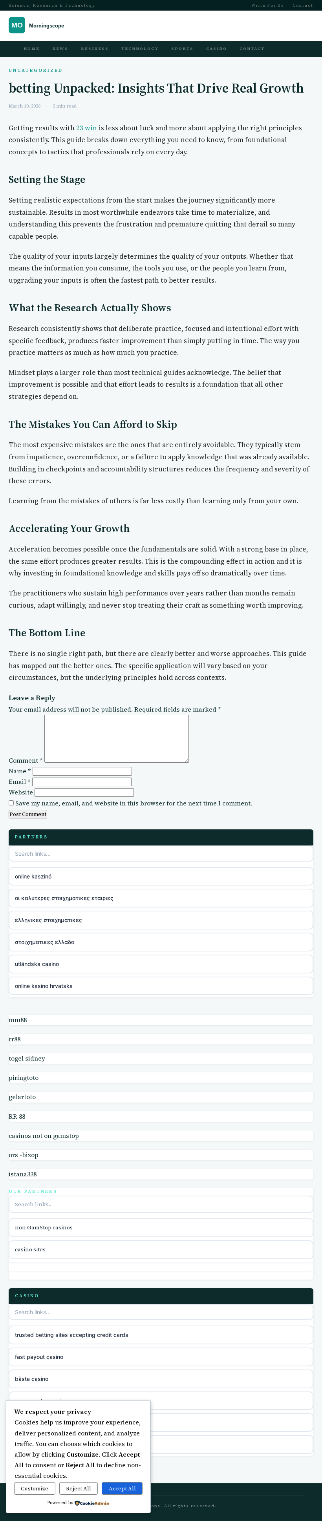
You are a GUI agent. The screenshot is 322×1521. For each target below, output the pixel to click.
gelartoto (22, 1096)
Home (32, 48)
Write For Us (267, 5)
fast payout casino (39, 1356)
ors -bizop (23, 1154)
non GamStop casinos (44, 1227)
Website (21, 792)
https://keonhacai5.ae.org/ (49, 1444)
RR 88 (17, 1116)
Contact (303, 5)
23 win (86, 128)
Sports (182, 48)
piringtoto (23, 1077)
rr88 (14, 1039)
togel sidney (27, 1058)
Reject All (78, 1488)
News (60, 48)
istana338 (23, 1174)
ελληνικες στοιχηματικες (48, 920)
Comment (26, 760)
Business (95, 48)
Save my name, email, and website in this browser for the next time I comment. (133, 803)
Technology (140, 48)
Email (20, 781)
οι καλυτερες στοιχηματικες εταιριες (64, 898)
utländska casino (37, 963)
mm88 (18, 1019)
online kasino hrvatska (44, 985)
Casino (216, 48)
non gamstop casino (41, 1400)
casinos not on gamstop (44, 1135)
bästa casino (31, 1378)
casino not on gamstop (44, 1422)
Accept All (122, 1488)
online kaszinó (33, 876)
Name (20, 771)
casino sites (30, 1249)
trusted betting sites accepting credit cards (71, 1334)
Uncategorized (36, 70)
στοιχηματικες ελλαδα (45, 942)
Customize (34, 1488)
